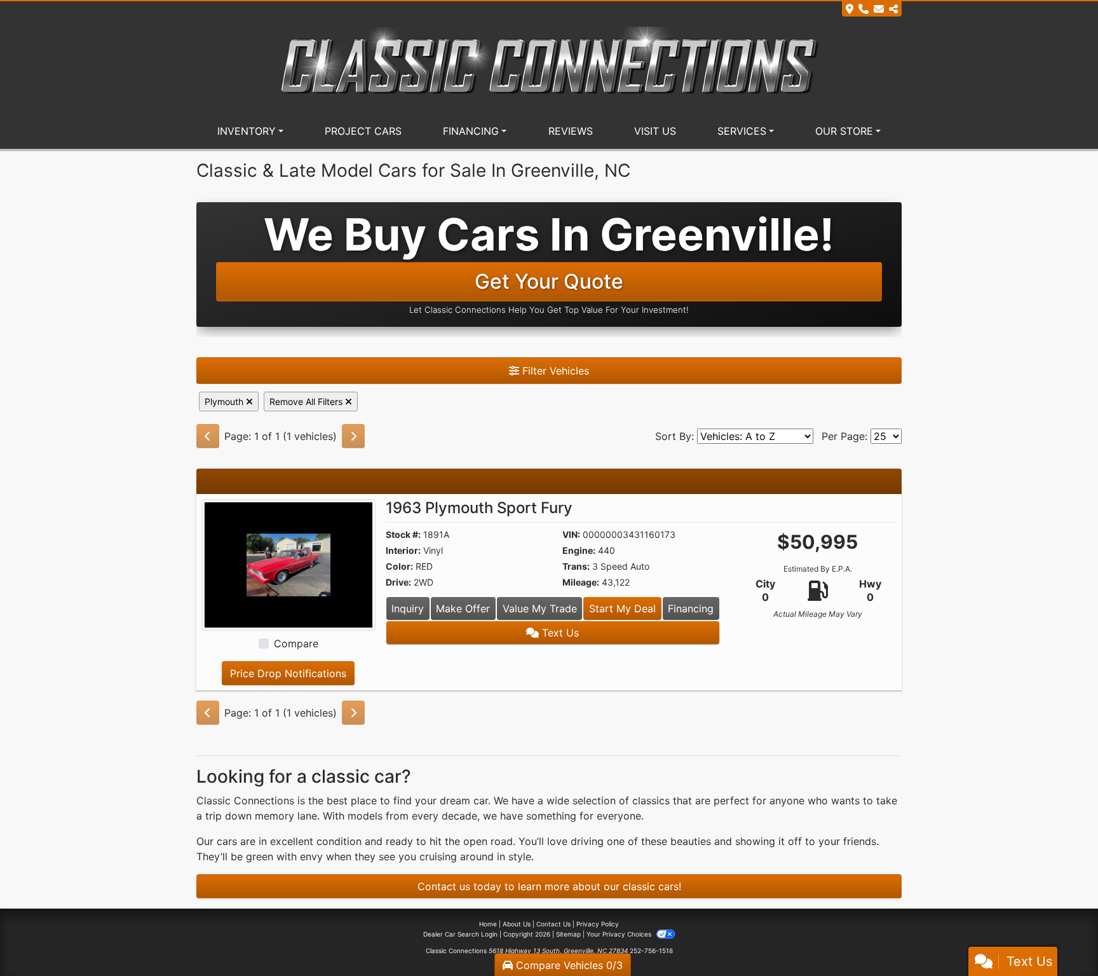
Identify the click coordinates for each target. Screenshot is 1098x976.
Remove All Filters (307, 401)
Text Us (559, 632)
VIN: (571, 534)
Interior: (403, 550)
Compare (296, 643)
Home (488, 924)
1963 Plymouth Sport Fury (479, 507)
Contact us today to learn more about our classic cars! (549, 886)
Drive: (398, 582)
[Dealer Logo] (549, 63)
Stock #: (403, 534)
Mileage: (580, 582)
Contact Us (553, 924)
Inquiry (407, 608)
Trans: (576, 566)
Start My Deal (622, 608)
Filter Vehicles (554, 370)
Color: (399, 566)
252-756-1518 (651, 950)
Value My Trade (540, 608)
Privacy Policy (597, 924)
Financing (691, 608)
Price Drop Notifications (288, 673)
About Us (517, 924)
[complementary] (1060, 938)
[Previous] (207, 436)
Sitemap (568, 934)
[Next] (353, 436)
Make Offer (463, 608)
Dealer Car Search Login (460, 934)
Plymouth (225, 401)
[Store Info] (872, 9)
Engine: (578, 550)
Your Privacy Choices (619, 934)
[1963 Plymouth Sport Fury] (288, 564)
